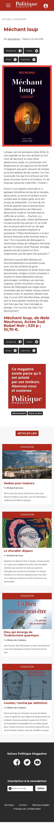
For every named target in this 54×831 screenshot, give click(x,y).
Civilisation (19, 19)
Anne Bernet (14, 39)
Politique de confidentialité (27, 809)
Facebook (11, 50)
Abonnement (19, 413)
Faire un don (35, 413)
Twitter (29, 50)
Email (8, 59)
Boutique (9, 805)
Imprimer (25, 59)
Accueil (6, 19)
